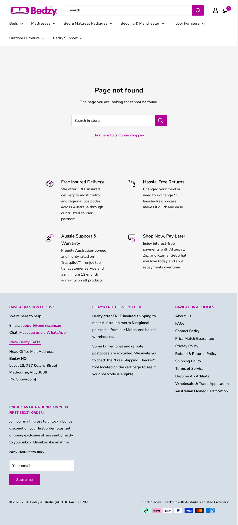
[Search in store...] (161, 120)
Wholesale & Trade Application (202, 383)
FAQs (180, 323)
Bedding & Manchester (140, 23)
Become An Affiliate (192, 376)
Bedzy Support (65, 38)
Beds (13, 23)
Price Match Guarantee (194, 338)
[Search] (198, 10)
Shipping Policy (188, 361)
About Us (183, 316)
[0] (225, 10)
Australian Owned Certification (201, 391)
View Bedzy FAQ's (25, 342)
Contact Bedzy (187, 330)
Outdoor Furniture (24, 38)
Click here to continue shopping (119, 135)
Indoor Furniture (186, 23)
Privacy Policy (186, 346)
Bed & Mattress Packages (85, 23)
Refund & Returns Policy (195, 353)
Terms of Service (189, 368)
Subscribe (24, 479)
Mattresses (40, 23)
